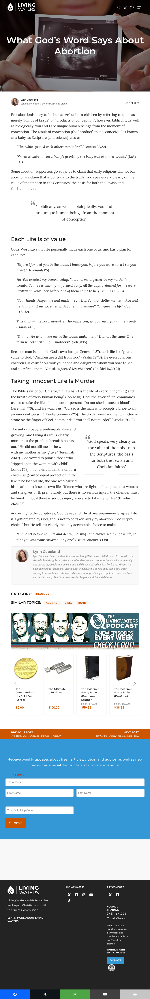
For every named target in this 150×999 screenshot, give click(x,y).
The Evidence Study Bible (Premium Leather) (90, 694)
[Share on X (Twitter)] (45, 994)
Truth (82, 602)
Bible (68, 602)
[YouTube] (91, 895)
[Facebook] (76, 895)
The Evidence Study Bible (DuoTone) (123, 692)
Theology (41, 593)
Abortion (52, 602)
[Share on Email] (105, 994)
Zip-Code (10, 803)
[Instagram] (84, 895)
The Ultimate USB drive (57, 690)
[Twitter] (69, 895)
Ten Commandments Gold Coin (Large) (25, 694)
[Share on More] (135, 994)
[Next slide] (134, 683)
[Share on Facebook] (15, 994)
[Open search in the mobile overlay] (118, 7)
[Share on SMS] (75, 994)
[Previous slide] (15, 683)
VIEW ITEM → (23, 710)
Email (15, 775)
